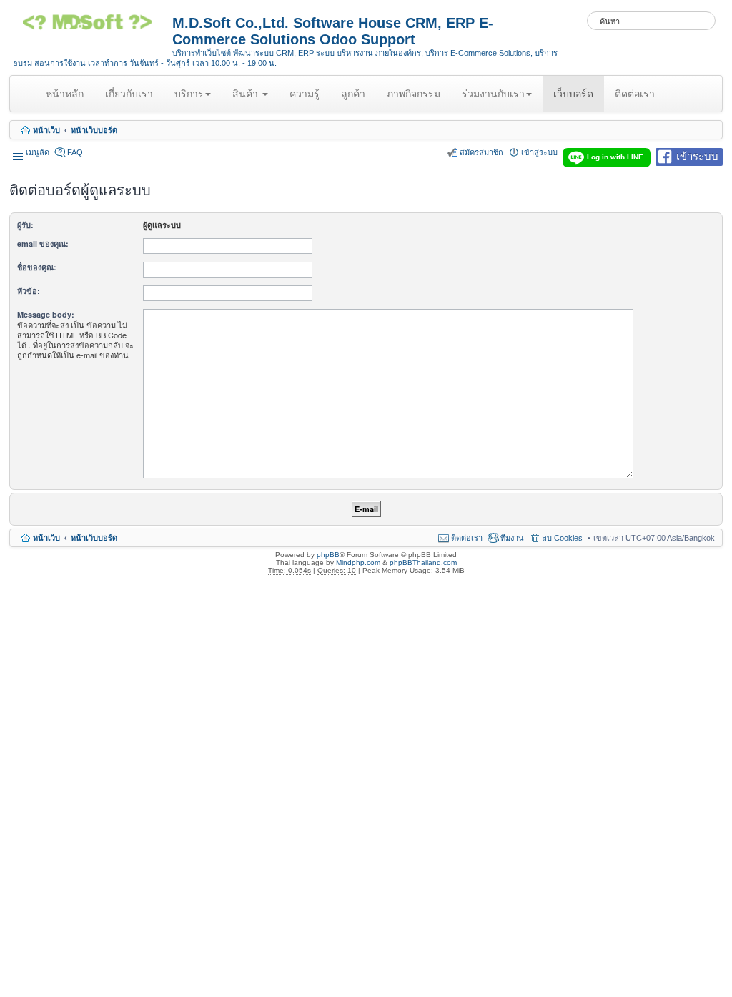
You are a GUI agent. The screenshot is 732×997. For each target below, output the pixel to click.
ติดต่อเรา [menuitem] (467, 538)
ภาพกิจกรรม (413, 93)
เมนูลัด (37, 152)
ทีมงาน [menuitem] (512, 538)
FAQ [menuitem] (75, 152)
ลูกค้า (353, 93)
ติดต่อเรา (635, 93)
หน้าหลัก (67, 99)
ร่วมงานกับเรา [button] (493, 93)
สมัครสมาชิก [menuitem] (481, 152)
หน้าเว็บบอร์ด (94, 130)
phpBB (328, 555)
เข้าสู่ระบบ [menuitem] (539, 152)
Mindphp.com (358, 562)
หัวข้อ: (28, 290)
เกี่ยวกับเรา (129, 93)
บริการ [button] (189, 93)
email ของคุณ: (43, 243)
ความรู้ (305, 93)
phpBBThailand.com (423, 562)
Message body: (45, 314)
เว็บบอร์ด (573, 93)
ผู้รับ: (25, 225)
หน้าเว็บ (46, 130)
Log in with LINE (615, 157)
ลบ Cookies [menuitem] (562, 538)
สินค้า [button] (246, 93)
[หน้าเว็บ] (92, 27)
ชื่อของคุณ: (36, 267)
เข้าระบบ (697, 155)
